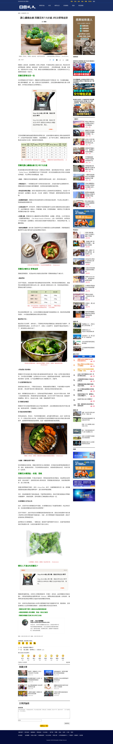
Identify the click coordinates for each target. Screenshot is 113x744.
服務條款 (33, 732)
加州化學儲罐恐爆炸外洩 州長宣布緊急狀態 (90, 313)
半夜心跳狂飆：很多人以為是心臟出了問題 (89, 234)
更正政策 (27, 732)
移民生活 (57, 5)
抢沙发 (68, 662)
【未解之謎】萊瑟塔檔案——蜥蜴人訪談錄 (89, 243)
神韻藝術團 (41, 735)
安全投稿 (45, 732)
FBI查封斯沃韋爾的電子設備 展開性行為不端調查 (90, 167)
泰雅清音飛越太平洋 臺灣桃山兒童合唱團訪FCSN (89, 150)
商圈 (86, 1)
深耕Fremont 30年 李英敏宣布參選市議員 (89, 278)
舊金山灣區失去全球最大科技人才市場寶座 (89, 123)
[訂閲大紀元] (84, 458)
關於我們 (21, 732)
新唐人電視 (34, 735)
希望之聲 (55, 735)
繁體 (94, 1)
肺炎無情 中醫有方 (28, 647)
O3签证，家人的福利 (90, 304)
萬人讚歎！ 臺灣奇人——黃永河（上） (34, 649)
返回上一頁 (44, 726)
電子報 (89, 1)
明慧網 (71, 735)
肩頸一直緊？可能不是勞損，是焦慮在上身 (89, 252)
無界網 (81, 735)
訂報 (75, 1)
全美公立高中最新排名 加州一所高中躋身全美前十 (90, 141)
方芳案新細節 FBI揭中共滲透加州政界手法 (89, 158)
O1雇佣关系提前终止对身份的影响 (90, 287)
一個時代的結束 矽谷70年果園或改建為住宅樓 (89, 176)
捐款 (82, 1)
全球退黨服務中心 (63, 735)
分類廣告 (65, 5)
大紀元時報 (48, 735)
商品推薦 (80, 5)
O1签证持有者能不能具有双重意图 (90, 269)
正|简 (67, 60)
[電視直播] (84, 501)
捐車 (79, 1)
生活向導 (23, 13)
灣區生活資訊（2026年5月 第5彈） (89, 296)
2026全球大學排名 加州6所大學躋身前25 (90, 260)
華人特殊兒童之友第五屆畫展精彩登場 (89, 203)
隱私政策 (39, 732)
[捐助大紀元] (84, 486)
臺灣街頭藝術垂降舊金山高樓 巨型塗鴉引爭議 (90, 194)
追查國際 (27, 735)
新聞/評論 (41, 5)
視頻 (73, 5)
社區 (49, 5)
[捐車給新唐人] (84, 54)
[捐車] (84, 227)
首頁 (19, 13)
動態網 (76, 735)
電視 (72, 1)
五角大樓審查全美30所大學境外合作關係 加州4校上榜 (89, 185)
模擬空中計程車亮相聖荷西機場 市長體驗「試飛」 (89, 132)
